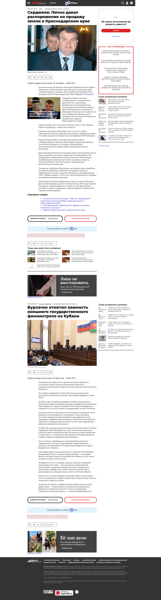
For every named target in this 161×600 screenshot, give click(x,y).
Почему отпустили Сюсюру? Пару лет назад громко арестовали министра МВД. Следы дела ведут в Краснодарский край (65, 201)
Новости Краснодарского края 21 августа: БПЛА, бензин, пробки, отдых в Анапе (116, 53)
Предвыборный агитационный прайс (81, 562)
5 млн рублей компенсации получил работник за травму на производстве (116, 61)
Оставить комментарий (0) (81, 218)
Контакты (62, 562)
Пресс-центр (66, 560)
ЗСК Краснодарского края (36, 367)
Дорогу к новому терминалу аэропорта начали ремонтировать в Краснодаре (116, 79)
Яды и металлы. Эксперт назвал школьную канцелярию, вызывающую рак (118, 101)
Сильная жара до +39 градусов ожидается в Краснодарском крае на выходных (116, 87)
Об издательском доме (52, 560)
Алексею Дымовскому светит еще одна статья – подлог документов (48, 266)
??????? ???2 (103, 146)
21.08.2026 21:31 (32, 304)
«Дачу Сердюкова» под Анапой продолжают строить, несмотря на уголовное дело (82, 252)
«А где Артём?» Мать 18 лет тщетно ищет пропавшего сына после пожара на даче (120, 108)
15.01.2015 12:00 (32, 9)
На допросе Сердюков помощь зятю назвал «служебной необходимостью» (47, 259)
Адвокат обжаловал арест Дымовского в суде (64, 210)
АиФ (45, 72)
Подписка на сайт (50, 562)
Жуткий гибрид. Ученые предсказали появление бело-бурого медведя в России (120, 123)
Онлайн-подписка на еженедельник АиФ (112, 560)
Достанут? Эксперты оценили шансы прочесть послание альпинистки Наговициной (120, 331)
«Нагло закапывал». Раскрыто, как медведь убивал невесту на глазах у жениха (120, 345)
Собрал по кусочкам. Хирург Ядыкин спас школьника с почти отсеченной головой (120, 130)
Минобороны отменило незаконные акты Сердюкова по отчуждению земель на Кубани (48, 252)
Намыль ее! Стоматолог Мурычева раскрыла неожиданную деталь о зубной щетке (119, 115)
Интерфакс (89, 94)
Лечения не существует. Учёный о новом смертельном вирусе (119, 337)
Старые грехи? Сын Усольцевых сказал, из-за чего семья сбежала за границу (120, 323)
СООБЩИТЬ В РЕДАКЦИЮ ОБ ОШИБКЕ (108, 562)
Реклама (76, 560)
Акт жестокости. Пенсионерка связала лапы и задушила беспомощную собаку (116, 70)
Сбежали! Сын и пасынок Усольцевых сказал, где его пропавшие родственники (121, 316)
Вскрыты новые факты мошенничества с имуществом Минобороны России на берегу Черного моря (82, 260)
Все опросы (116, 36)
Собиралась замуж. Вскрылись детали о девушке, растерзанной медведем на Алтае (119, 309)
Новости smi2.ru (34, 297)
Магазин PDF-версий (89, 560)
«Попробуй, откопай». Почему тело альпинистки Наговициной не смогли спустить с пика (120, 137)
